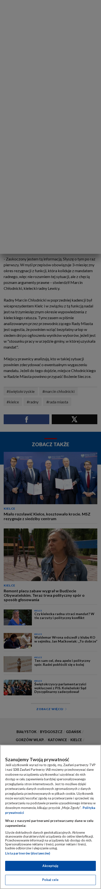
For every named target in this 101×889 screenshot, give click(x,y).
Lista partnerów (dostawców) (27, 853)
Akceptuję (50, 866)
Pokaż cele (50, 880)
